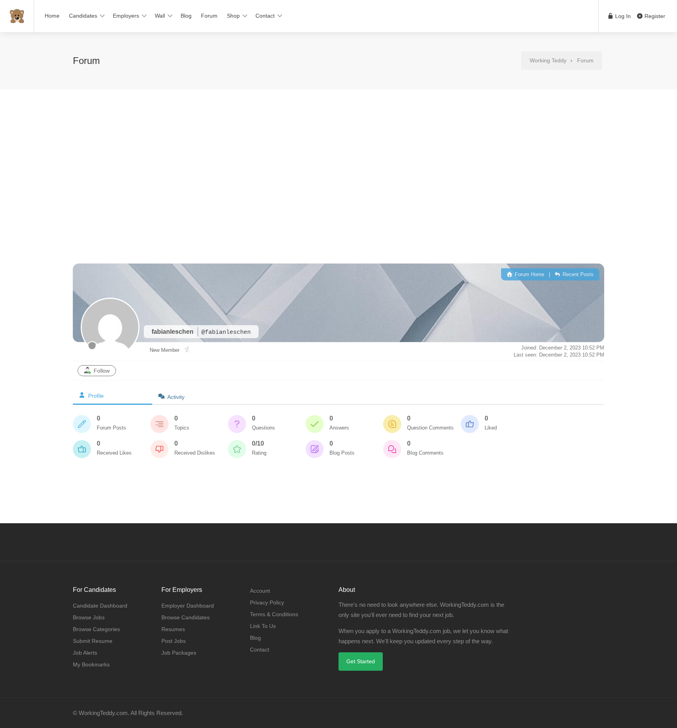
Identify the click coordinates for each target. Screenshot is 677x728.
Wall (160, 16)
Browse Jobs (89, 617)
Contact (265, 16)
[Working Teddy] (17, 12)
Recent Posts (577, 274)
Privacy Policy (267, 602)
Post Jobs (173, 641)
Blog (186, 16)
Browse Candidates (185, 617)
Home (52, 16)
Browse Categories (96, 629)
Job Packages (178, 653)
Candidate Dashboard (100, 605)
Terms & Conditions (274, 614)
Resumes (173, 629)
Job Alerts (85, 653)
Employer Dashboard (187, 605)
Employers (126, 16)
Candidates (83, 16)
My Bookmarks (91, 664)
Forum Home (528, 274)
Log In (622, 16)
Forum (209, 16)
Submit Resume (92, 641)
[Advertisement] (338, 164)
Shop (233, 16)
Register (654, 16)
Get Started (360, 661)
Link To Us (263, 626)
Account (260, 591)
